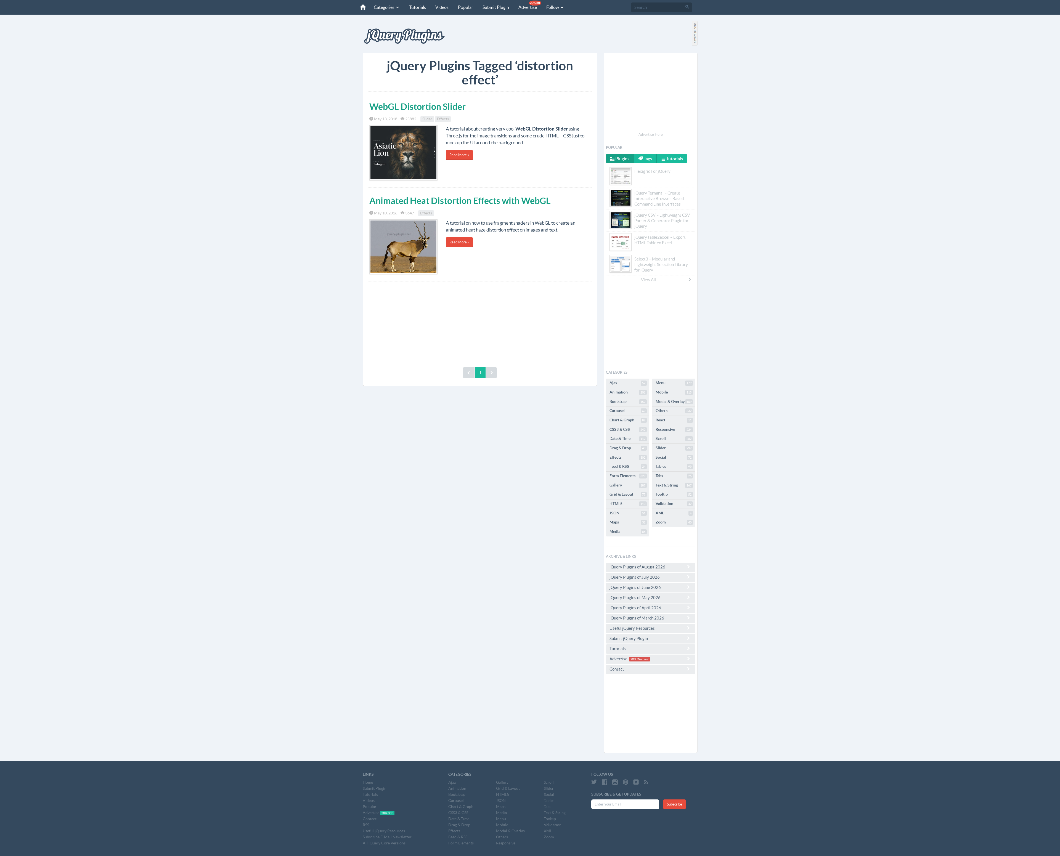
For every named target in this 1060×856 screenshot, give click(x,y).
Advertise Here (650, 134)
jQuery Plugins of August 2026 (637, 567)
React (673, 420)
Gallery (627, 485)
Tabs (673, 476)
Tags (647, 158)
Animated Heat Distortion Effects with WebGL (460, 201)
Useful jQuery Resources (632, 628)
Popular (465, 7)
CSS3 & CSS (627, 429)
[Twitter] (594, 782)
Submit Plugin (496, 7)
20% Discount (639, 659)
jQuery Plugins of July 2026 (635, 577)
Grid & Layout (627, 494)
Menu (673, 383)
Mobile (673, 392)
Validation (673, 503)
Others (673, 410)
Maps (627, 522)
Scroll (673, 438)
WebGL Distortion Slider (417, 106)
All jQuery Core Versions (384, 843)
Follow (553, 7)
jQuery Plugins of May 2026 (635, 597)
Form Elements (627, 476)
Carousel (627, 410)
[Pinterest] (625, 782)
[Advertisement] (480, 322)
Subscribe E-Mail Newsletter (387, 837)
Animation (627, 392)
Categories (384, 7)
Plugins (621, 158)
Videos (442, 7)
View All (648, 279)
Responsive (673, 429)
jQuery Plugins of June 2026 (635, 587)
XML (673, 513)
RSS (366, 825)
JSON (627, 513)
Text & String (673, 485)
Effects (443, 119)
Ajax (627, 383)
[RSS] (646, 782)
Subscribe (674, 804)
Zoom (673, 522)
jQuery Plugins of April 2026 (635, 607)
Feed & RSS (627, 466)
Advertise (529, 5)
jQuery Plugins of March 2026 (637, 618)
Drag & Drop (627, 448)
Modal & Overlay (673, 401)
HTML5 (627, 503)
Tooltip (673, 494)
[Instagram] (615, 782)
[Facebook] (604, 782)
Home (368, 782)
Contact (617, 669)
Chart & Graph (627, 420)
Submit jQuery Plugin (629, 638)
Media (627, 531)
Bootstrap (627, 401)
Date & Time (627, 438)
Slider (427, 119)
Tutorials (417, 7)
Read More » (459, 155)
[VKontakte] (636, 782)
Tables (673, 466)
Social (673, 457)
